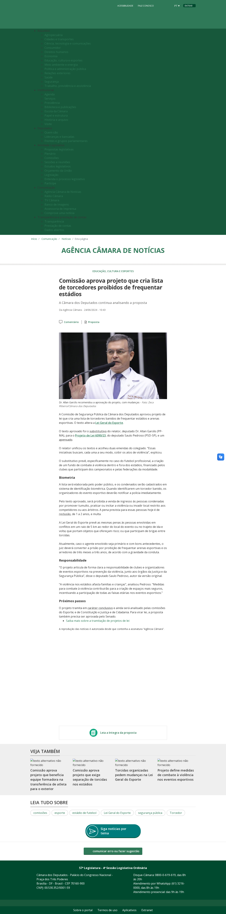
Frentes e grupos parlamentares (66, 141)
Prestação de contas (57, 226)
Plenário (50, 154)
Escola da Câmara (56, 111)
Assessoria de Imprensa (60, 209)
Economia (50, 56)
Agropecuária (53, 35)
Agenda (49, 94)
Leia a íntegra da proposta (118, 733)
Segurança (51, 82)
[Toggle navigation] (192, 131)
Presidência (52, 103)
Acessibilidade (125, 5)
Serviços (49, 98)
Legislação (51, 175)
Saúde (48, 77)
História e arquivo (56, 120)
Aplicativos (129, 910)
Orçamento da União (58, 171)
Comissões (51, 158)
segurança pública (150, 813)
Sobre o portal (83, 910)
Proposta (93, 322)
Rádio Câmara (53, 196)
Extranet (147, 910)
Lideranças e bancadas (59, 137)
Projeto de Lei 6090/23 (90, 435)
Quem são (51, 132)
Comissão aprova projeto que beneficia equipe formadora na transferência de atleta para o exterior (48, 779)
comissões (40, 813)
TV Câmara (51, 200)
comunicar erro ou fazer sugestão (115, 851)
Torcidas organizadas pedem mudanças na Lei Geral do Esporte (134, 775)
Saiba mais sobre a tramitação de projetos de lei (97, 621)
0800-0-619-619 (165, 875)
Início (34, 239)
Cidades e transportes (59, 39)
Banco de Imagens (56, 204)
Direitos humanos (56, 52)
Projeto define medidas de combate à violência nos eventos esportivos (175, 775)
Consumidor (52, 48)
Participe (50, 183)
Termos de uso (107, 910)
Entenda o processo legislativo (64, 179)
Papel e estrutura (56, 115)
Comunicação (49, 239)
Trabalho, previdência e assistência (67, 86)
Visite (48, 124)
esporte (60, 813)
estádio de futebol (84, 813)
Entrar (188, 5)
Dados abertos (54, 230)
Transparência (54, 221)
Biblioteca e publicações (60, 107)
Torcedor (176, 813)
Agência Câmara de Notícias (62, 192)
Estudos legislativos (57, 166)
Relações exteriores (57, 73)
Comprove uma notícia (59, 213)
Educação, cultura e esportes (63, 60)
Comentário (71, 322)
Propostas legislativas (59, 149)
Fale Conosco (146, 5)
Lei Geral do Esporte (109, 423)
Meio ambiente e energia (61, 65)
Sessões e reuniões (57, 162)
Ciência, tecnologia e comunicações (67, 43)
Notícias (66, 239)
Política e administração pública (65, 69)
